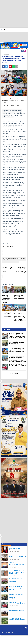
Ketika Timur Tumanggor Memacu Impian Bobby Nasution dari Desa (17, 588)
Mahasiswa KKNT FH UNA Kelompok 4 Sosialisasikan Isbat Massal (17, 556)
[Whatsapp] (13, 66)
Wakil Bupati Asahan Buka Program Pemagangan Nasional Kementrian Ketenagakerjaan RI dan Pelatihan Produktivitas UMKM (20, 316)
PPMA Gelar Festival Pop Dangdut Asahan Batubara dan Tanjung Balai (17, 580)
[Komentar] (16, 66)
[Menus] (26, 30)
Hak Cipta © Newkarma (7, 632)
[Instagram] (25, 51)
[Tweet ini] (6, 66)
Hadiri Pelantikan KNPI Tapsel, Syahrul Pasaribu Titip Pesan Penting (17, 564)
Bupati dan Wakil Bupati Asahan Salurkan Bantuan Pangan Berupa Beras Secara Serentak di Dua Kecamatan (7, 298)
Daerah (7, 64)
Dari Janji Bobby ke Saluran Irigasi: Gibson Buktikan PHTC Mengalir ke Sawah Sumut (7, 314)
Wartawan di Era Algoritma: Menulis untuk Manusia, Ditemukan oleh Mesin (16, 548)
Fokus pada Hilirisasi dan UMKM (10, 262)
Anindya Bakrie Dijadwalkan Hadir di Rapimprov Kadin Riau (14, 259)
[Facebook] (22, 51)
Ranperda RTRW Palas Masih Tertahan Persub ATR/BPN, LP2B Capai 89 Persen (17, 572)
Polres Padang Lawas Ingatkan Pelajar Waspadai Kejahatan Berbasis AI (19, 296)
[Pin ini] (10, 66)
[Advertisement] (14, 14)
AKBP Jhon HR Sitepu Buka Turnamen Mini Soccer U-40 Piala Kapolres (7, 268)
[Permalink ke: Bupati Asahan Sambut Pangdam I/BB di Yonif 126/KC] (5, 366)
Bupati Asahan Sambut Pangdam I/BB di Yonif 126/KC (17, 365)
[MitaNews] (4, 29)
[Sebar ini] (3, 66)
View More (14, 373)
